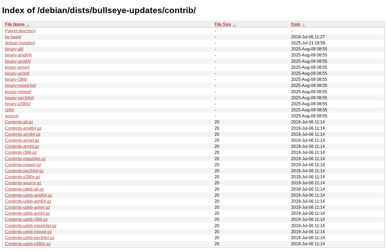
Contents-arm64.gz (23, 134)
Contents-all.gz (19, 122)
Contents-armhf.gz (22, 146)
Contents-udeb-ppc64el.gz (29, 238)
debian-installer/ (20, 43)
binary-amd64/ (18, 55)
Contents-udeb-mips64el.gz (31, 225)
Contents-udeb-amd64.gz (28, 195)
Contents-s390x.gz (22, 177)
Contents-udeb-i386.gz (26, 219)
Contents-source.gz (23, 183)
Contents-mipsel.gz (23, 165)
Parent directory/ (20, 31)
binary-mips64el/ (20, 85)
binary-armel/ (17, 67)
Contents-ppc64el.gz (24, 171)
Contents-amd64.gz (23, 128)
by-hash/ (13, 37)
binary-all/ (14, 49)
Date (295, 24)
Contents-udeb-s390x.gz (28, 244)
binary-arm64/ (18, 61)
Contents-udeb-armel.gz (27, 207)
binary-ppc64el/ (19, 98)
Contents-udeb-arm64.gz (28, 201)
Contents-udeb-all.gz (24, 189)
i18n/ (9, 110)
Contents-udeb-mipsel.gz (28, 231)
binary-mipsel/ (18, 92)
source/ (12, 116)
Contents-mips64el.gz (25, 158)
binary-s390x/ (17, 104)
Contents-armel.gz (22, 140)
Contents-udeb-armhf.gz (27, 213)
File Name (15, 24)
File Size (223, 24)
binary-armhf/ (17, 73)
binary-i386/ (16, 79)
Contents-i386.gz (21, 152)
